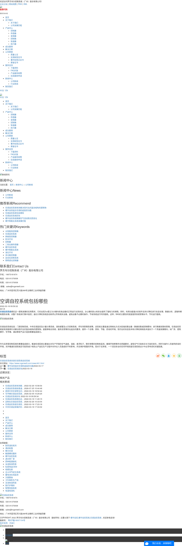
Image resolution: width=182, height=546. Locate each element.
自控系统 (26, 360)
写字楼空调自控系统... (14, 393)
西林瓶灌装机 (11, 461)
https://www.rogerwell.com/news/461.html (26, 363)
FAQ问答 (14, 70)
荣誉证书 (14, 62)
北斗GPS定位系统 (12, 472)
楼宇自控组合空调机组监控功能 (18, 210)
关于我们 (9, 20)
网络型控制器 (11, 236)
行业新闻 (14, 83)
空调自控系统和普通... (14, 388)
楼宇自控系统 (11, 247)
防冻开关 (9, 239)
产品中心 (9, 28)
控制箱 (13, 38)
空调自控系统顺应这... (14, 399)
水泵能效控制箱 (11, 231)
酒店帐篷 (9, 448)
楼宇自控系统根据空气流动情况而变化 (21, 218)
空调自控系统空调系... (14, 404)
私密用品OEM (11, 466)
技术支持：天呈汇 (7, 523)
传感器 (13, 33)
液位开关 (9, 252)
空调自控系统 (11, 233)
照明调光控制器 (11, 260)
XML (25, 4)
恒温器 (13, 41)
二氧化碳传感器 (11, 244)
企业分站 (3, 4)
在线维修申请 (16, 75)
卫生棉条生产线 (11, 480)
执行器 (13, 44)
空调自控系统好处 (12, 215)
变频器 (13, 36)
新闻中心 (9, 78)
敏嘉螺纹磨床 (11, 453)
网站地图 (13, 4)
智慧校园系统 (11, 488)
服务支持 (9, 65)
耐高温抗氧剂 (11, 445)
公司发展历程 (16, 25)
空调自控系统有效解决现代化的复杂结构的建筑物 (25, 207)
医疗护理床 (10, 485)
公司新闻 (14, 81)
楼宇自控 (74, 517)
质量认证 (14, 54)
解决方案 (9, 49)
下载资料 (14, 67)
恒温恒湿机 (10, 490)
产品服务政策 (16, 73)
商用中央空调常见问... (14, 391)
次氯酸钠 (9, 477)
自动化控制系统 (11, 257)
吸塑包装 (9, 469)
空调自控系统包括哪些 (14, 213)
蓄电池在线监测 (11, 474)
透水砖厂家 (10, 458)
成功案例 (9, 46)
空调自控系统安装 (7, 360)
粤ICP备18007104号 (16, 520)
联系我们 (9, 86)
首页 (7, 17)
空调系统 (18, 360)
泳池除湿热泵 (11, 464)
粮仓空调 (9, 450)
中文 (2, 90)
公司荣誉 (9, 51)
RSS (20, 4)
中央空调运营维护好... (14, 407)
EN (6, 90)
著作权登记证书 (17, 59)
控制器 (13, 30)
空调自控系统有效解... (14, 385)
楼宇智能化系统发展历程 (15, 221)
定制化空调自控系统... (14, 401)
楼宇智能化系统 (11, 249)
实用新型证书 (16, 57)
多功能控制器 (11, 255)
